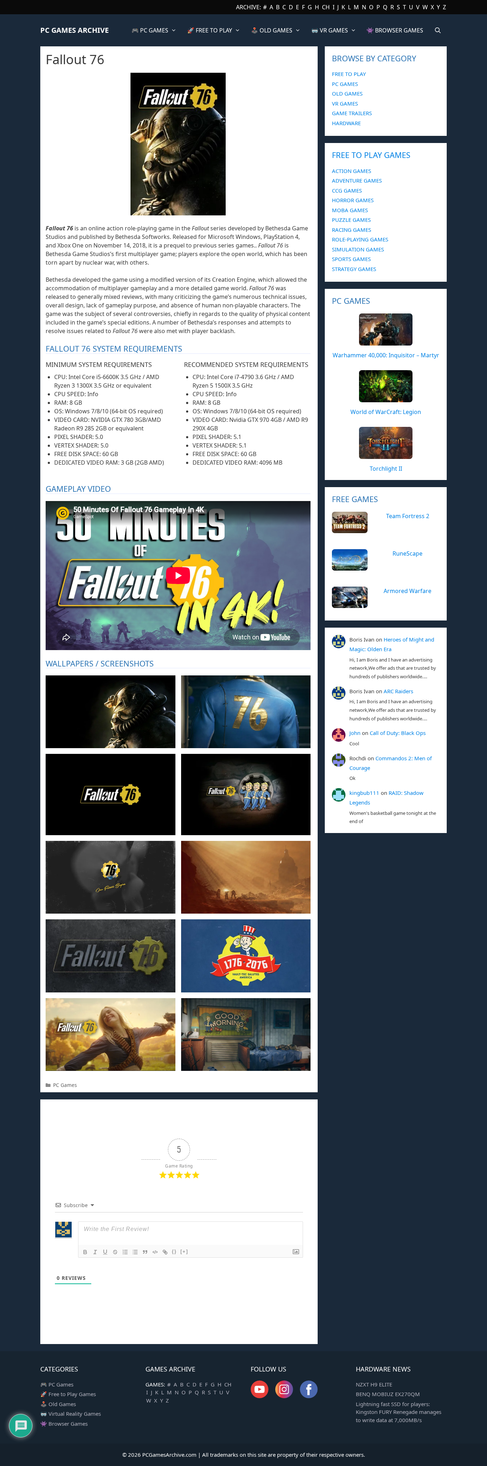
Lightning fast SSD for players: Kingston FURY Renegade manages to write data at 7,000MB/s (398, 1412)
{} (174, 1251)
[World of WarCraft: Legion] (385, 398)
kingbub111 (364, 792)
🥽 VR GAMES (329, 30)
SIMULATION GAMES (358, 249)
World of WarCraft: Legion (385, 412)
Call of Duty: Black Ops (398, 732)
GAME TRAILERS (352, 113)
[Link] (165, 1252)
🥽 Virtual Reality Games (70, 1413)
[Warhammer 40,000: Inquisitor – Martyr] (385, 341)
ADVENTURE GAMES (357, 180)
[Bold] (85, 1252)
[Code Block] (155, 1252)
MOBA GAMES (350, 210)
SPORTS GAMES (351, 258)
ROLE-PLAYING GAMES (360, 239)
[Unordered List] (135, 1252)
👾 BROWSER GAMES (394, 30)
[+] (184, 1251)
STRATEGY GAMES (354, 268)
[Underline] (105, 1252)
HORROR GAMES (353, 200)
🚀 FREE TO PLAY (209, 30)
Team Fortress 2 (407, 516)
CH (326, 7)
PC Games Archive (74, 30)
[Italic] (95, 1252)
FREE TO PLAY (349, 73)
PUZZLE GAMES (351, 219)
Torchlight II (386, 469)
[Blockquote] (145, 1252)
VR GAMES (345, 103)
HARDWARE (346, 123)
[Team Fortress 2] (350, 529)
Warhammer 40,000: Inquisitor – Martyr (386, 355)
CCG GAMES (347, 190)
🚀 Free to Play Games (68, 1394)
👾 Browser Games (64, 1423)
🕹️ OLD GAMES (271, 30)
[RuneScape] (350, 566)
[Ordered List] (125, 1252)
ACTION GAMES (351, 170)
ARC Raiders (398, 691)
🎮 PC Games (56, 1384)
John (354, 732)
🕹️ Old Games (58, 1404)
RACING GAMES (351, 229)
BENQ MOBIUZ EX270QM (388, 1394)
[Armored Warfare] (350, 604)
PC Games (65, 1085)
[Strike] (115, 1252)
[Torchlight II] (385, 455)
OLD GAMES (347, 93)
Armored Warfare (407, 591)
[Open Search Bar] (438, 30)
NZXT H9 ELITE (374, 1384)
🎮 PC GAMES (150, 30)
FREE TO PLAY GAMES (371, 154)
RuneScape (407, 553)
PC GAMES (345, 83)
